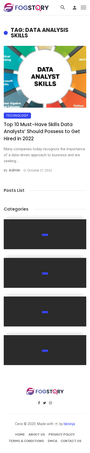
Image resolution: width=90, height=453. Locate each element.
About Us (36, 434)
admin (14, 170)
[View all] (45, 234)
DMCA (52, 441)
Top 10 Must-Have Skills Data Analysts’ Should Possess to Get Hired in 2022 (42, 131)
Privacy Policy (61, 434)
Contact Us (71, 441)
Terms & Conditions (26, 441)
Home (20, 434)
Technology (17, 115)
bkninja (69, 424)
